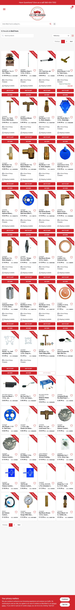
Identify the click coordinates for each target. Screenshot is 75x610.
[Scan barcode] (54, 24)
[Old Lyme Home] (37, 13)
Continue (65, 599)
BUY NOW (10, 95)
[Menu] (4, 9)
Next (71, 41)
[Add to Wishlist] (16, 70)
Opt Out (64, 604)
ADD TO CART (10, 90)
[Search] (50, 23)
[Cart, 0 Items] (71, 8)
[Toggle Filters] (73, 36)
